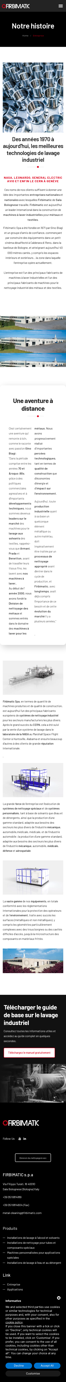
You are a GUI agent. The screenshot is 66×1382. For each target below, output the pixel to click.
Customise (33, 1373)
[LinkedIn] (24, 1138)
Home (25, 35)
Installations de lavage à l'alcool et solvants (33, 1237)
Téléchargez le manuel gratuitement (29, 1052)
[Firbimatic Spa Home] (15, 6)
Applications (15, 1289)
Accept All (47, 1365)
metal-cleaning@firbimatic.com (22, 1213)
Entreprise (13, 1284)
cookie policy (14, 1322)
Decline (19, 1365)
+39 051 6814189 (12, 1197)
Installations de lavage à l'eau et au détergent (34, 1262)
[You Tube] (20, 1138)
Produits (10, 1228)
